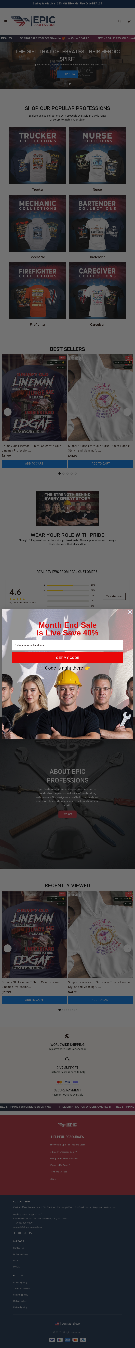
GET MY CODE (67, 658)
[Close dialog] (130, 612)
